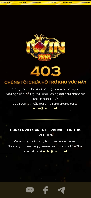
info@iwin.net (45, 108)
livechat (25, 103)
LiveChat (76, 146)
